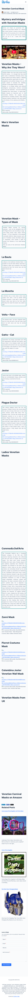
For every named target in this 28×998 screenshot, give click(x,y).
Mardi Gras (15, 13)
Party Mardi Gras (22, 13)
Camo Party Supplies (7, 850)
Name (4, 939)
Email (4, 943)
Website (4, 947)
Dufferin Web (16, 996)
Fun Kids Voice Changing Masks (10, 889)
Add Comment (6, 952)
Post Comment (6, 964)
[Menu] (25, 2)
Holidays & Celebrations (7, 13)
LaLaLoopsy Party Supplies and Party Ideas (12, 811)
